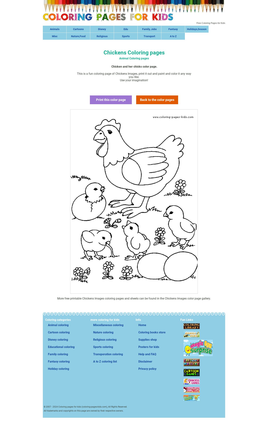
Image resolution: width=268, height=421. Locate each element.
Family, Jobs (149, 29)
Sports (126, 36)
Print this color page (111, 100)
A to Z (173, 36)
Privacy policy (147, 369)
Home (142, 325)
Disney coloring (58, 339)
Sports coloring (103, 347)
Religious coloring (104, 339)
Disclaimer (145, 361)
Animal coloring (58, 325)
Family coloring (58, 354)
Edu (126, 29)
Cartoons (78, 29)
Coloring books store (152, 332)
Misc (54, 36)
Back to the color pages (157, 100)
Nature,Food (78, 36)
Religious (102, 36)
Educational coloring (61, 347)
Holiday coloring (58, 369)
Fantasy (173, 29)
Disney (102, 29)
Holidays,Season (197, 29)
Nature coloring (103, 332)
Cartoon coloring (59, 332)
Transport (149, 36)
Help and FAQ (147, 354)
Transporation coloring (108, 354)
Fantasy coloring (59, 361)
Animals (54, 29)
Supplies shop (147, 339)
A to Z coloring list (105, 361)
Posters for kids (148, 347)
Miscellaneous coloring (108, 325)
